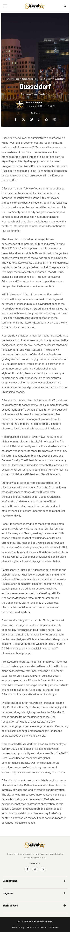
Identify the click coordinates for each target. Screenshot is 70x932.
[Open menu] (5, 6)
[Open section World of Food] (64, 905)
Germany (48, 79)
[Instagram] (35, 869)
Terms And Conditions (36, 927)
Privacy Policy (18, 927)
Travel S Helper (12, 79)
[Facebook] (15, 119)
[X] (23, 119)
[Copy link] (46, 119)
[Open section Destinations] (64, 881)
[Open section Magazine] (64, 893)
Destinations (27, 79)
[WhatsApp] (31, 119)
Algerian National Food (13, 912)
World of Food (10, 905)
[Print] (54, 119)
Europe (38, 79)
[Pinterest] (38, 119)
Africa (5, 887)
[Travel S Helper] (35, 5)
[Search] (65, 6)
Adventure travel (11, 900)
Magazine (8, 893)
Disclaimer (53, 927)
